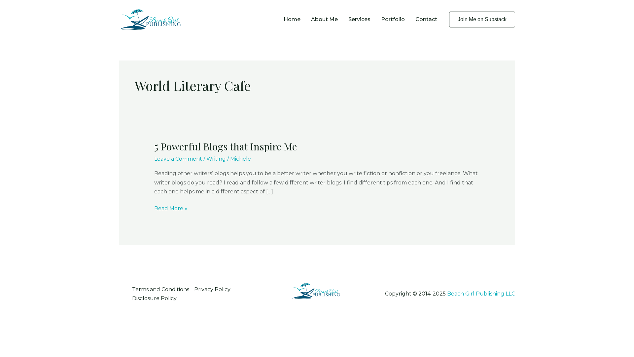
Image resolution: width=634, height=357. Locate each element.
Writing (216, 159)
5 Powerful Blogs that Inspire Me (225, 146)
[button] (482, 19)
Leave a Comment (178, 159)
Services (359, 19)
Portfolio (393, 19)
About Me (324, 19)
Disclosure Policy (154, 298)
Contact (426, 19)
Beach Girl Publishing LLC (481, 294)
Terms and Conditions (160, 289)
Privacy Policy (212, 289)
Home (292, 19)
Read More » (170, 209)
